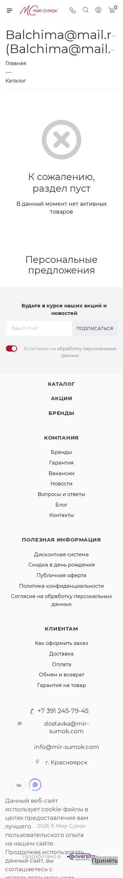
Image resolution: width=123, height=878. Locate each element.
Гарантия (61, 463)
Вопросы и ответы (61, 494)
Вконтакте (18, 785)
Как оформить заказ (61, 643)
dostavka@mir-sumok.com (66, 727)
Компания (61, 438)
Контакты (61, 515)
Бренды (61, 413)
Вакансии (61, 473)
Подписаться (95, 328)
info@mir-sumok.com (66, 746)
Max (35, 784)
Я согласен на (70, 352)
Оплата (61, 664)
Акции (61, 398)
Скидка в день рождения (61, 565)
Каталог (61, 384)
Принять (105, 860)
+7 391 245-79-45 (63, 711)
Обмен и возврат (61, 675)
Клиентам (61, 629)
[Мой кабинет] (98, 10)
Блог (61, 505)
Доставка (61, 654)
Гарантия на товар (61, 685)
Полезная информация (61, 540)
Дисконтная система (61, 554)
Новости (61, 484)
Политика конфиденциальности (61, 586)
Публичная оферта (61, 575)
